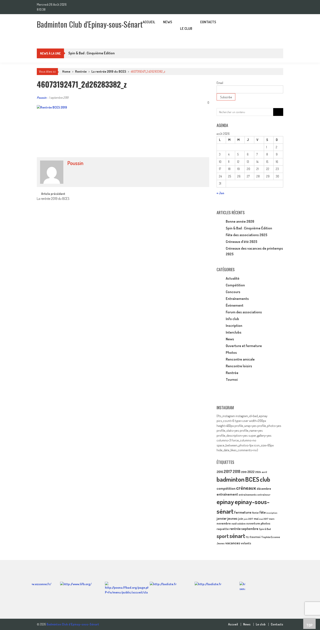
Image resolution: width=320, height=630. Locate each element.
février (255, 512)
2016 (220, 472)
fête (262, 512)
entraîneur (263, 494)
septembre (249, 528)
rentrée (235, 528)
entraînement (227, 494)
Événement (234, 305)
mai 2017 (263, 518)
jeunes (232, 518)
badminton (230, 479)
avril (264, 472)
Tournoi (232, 379)
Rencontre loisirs (239, 366)
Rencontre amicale (240, 359)
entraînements (248, 494)
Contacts (208, 22)
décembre (264, 488)
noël (234, 523)
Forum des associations (244, 312)
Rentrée (81, 71)
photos (265, 523)
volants (246, 543)
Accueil (149, 22)
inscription (271, 512)
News (167, 22)
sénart (237, 535)
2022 (250, 472)
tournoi (255, 537)
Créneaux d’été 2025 (241, 241)
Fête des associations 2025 (246, 235)
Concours (233, 292)
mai (256, 518)
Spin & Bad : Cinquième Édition (249, 228)
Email (220, 83)
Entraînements (237, 298)
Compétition (235, 285)
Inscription (234, 325)
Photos (231, 352)
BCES (252, 479)
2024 (258, 472)
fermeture (242, 512)
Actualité (232, 278)
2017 (228, 471)
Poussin (41, 97)
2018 (236, 471)
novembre (224, 523)
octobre (241, 523)
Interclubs (233, 332)
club (265, 479)
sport (223, 536)
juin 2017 (248, 518)
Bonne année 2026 (240, 221)
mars (272, 518)
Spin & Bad (265, 529)
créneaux (246, 488)
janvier (222, 518)
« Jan (220, 193)
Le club (186, 28)
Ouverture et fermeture (244, 346)
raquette (223, 529)
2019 (244, 472)
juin (240, 518)
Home (66, 71)
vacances (232, 543)
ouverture (253, 523)
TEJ (247, 537)
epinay (225, 502)
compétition (226, 488)
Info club (232, 319)
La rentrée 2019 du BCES (108, 71)
